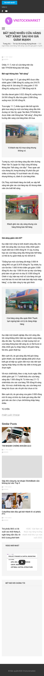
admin (5, 59)
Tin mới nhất (9, 3)
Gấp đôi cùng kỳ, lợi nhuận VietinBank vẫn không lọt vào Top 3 (20, 482)
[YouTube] (6, 11)
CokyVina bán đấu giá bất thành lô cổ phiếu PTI (21, 513)
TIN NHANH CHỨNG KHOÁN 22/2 (16, 446)
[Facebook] (2, 11)
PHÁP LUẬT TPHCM (10, 415)
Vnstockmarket (29, 671)
